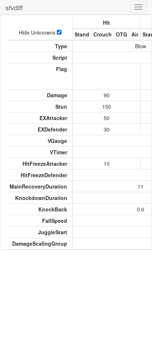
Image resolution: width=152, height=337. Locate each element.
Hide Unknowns (38, 32)
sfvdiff (14, 7)
